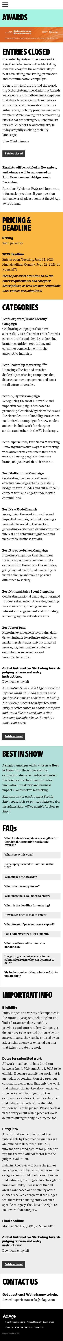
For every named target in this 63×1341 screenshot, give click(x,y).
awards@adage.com (40, 1299)
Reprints (28, 1327)
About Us (9, 1327)
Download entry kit (15, 681)
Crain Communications (15, 1322)
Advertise (19, 1327)
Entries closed (14, 153)
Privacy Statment (34, 1322)
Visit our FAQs (29, 188)
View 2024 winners (15, 141)
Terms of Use (48, 1322)
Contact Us (38, 1327)
